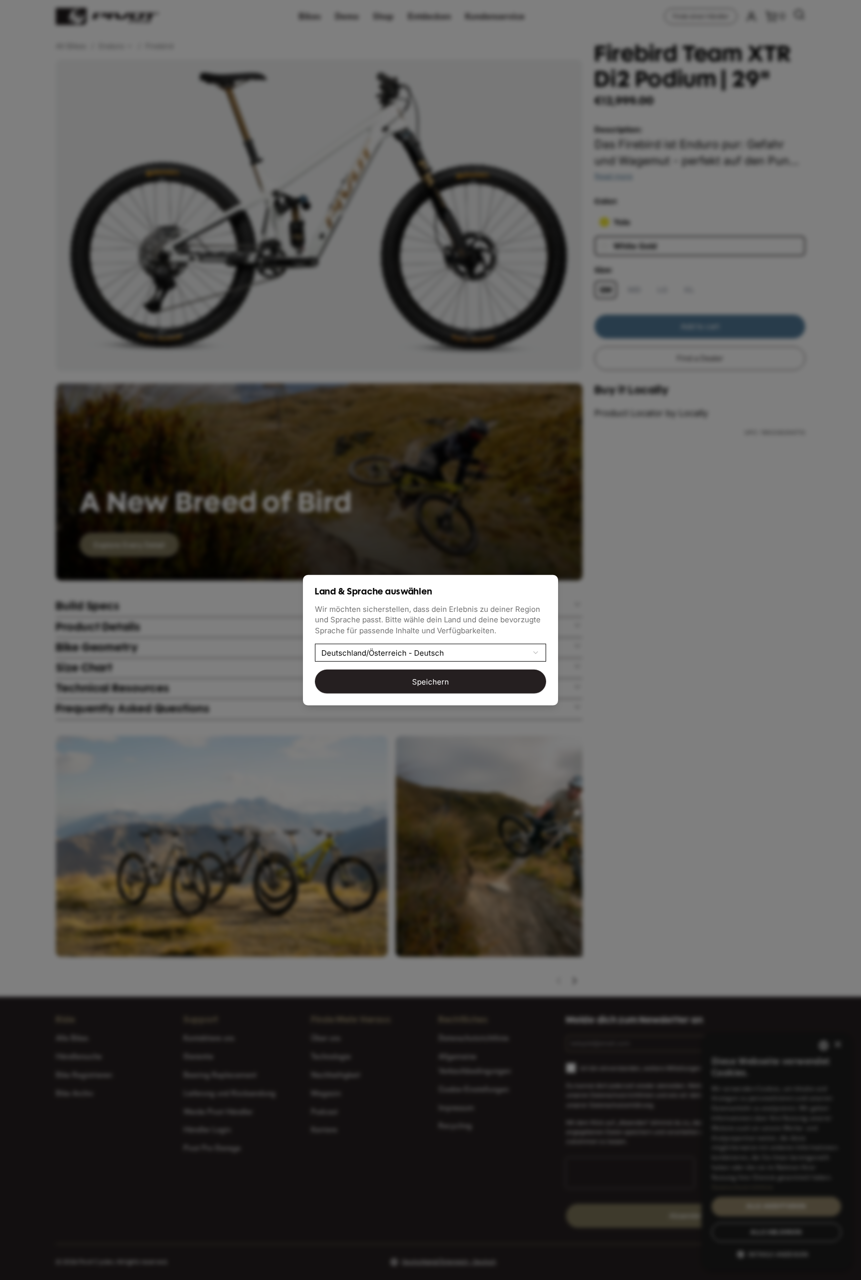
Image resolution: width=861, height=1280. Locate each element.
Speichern (430, 681)
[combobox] (430, 653)
